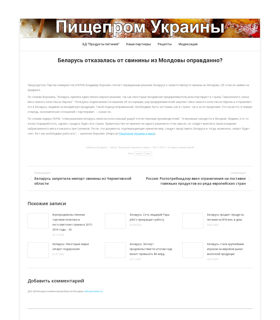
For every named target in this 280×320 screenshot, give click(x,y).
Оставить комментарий (180, 147)
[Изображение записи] (38, 220)
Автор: (130, 147)
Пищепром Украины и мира (136, 133)
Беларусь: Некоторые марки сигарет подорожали (70, 246)
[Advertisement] (69, 8)
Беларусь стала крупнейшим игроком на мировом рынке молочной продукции (225, 249)
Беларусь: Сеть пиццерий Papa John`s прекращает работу (149, 217)
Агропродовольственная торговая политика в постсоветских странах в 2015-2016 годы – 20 (72, 222)
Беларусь (102, 147)
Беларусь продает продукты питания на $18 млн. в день (225, 217)
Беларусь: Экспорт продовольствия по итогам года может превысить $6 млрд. (151, 249)
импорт (139, 153)
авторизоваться (93, 291)
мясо (148, 153)
